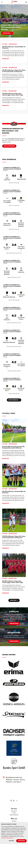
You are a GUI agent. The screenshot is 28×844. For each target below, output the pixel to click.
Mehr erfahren (14, 623)
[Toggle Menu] (2, 2)
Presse (14, 813)
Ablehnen (11, 840)
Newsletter (14, 811)
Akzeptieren (21, 840)
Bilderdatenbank (14, 814)
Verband (14, 821)
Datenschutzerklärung (7, 838)
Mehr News (13, 600)
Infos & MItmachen (9, 146)
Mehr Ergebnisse (13, 400)
